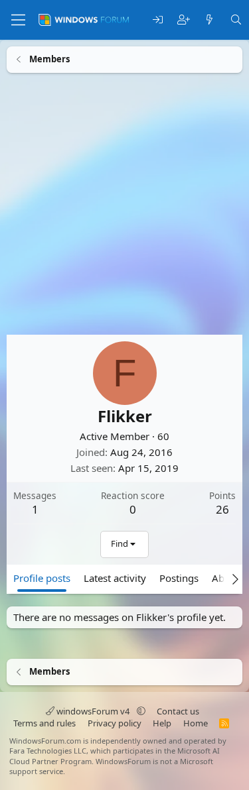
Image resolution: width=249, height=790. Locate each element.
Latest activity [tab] (115, 577)
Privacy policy (114, 723)
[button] (141, 711)
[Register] (184, 20)
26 (222, 508)
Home (195, 723)
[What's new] (209, 20)
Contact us (178, 711)
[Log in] (158, 20)
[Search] (236, 20)
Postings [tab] (179, 577)
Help (162, 723)
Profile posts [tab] (41, 577)
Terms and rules (44, 723)
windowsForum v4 (92, 711)
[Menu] (18, 20)
